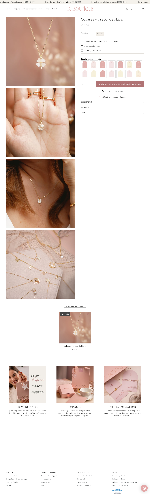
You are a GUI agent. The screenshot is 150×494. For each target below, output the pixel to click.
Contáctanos (45, 482)
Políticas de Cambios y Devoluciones (125, 482)
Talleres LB (81, 479)
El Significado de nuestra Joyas (16, 479)
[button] (8, 9)
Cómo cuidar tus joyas (49, 476)
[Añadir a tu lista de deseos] (88, 314)
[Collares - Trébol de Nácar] (75, 327)
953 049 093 (29, 2)
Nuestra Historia (11, 476)
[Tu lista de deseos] (137, 8)
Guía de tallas (46, 479)
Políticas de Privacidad (120, 485)
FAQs (43, 485)
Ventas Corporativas (84, 485)
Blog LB (8, 485)
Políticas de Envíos (118, 479)
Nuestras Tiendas (12, 482)
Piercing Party (82, 482)
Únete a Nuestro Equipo (85, 476)
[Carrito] (142, 9)
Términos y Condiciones (120, 476)
